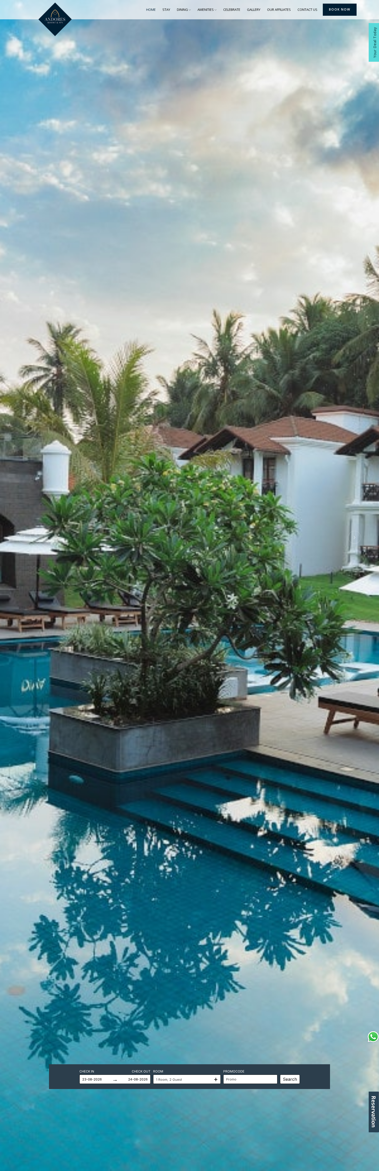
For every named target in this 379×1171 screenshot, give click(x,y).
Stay (166, 9)
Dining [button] (183, 9)
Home (151, 9)
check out (141, 1071)
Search (290, 1079)
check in (86, 1071)
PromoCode (233, 1071)
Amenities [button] (206, 9)
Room (158, 1071)
